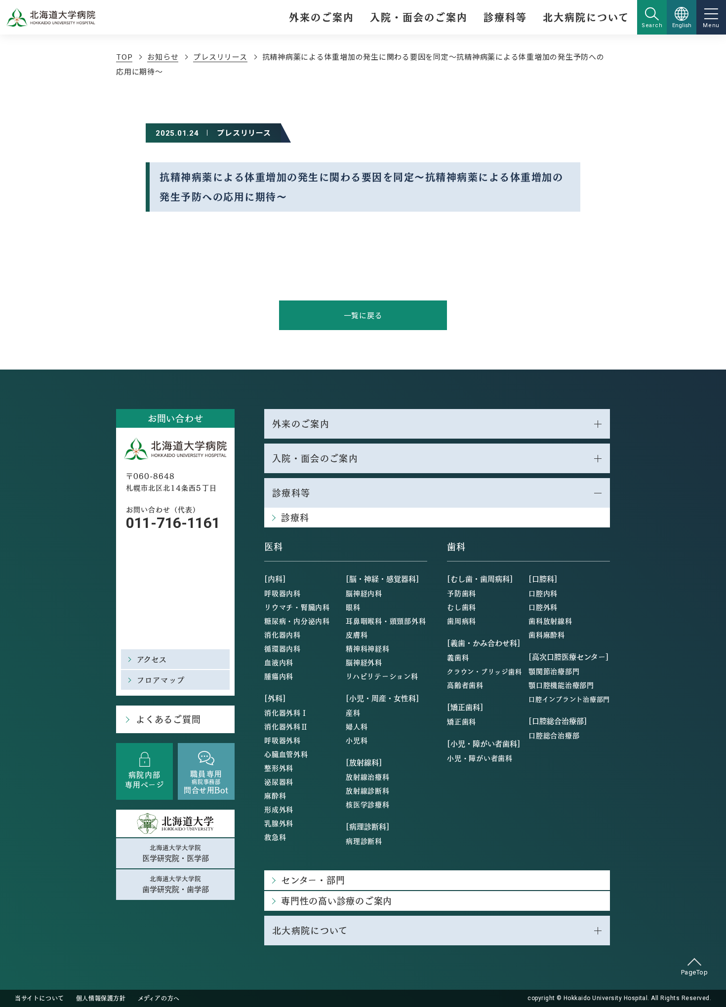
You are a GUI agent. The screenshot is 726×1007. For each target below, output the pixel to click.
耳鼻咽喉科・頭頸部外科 (386, 620)
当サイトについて (39, 998)
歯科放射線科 (550, 620)
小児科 (356, 740)
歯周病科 (461, 620)
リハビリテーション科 (382, 676)
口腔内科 (543, 593)
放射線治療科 (368, 776)
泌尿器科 (278, 781)
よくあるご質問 (168, 719)
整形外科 (278, 767)
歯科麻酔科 (546, 634)
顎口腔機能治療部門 (561, 684)
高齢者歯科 (465, 684)
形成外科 (278, 809)
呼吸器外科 (282, 740)
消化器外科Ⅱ (286, 726)
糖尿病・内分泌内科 (297, 620)
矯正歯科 (461, 721)
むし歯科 (461, 606)
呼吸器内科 (282, 593)
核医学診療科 (368, 804)
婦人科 (356, 726)
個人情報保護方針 (101, 998)
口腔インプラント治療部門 (569, 699)
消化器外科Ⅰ (286, 712)
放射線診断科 (368, 790)
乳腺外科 (278, 823)
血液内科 (278, 662)
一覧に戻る (363, 315)
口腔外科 (543, 606)
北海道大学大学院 (175, 853)
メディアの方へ (159, 998)
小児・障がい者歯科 (480, 757)
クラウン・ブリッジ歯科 (484, 671)
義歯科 (458, 657)
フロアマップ (161, 679)
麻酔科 (275, 795)
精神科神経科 (368, 648)
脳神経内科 (364, 593)
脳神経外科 (364, 662)
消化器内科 (282, 634)
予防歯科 (461, 593)
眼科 (353, 606)
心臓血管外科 (286, 753)
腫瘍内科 (278, 676)
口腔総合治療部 (553, 735)
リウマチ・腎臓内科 (297, 606)
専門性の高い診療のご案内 (336, 900)
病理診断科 (364, 840)
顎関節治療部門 (553, 671)
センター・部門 (313, 880)
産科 (353, 712)
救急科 (275, 836)
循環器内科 (282, 648)
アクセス (152, 659)
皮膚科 (356, 634)
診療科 (295, 517)
